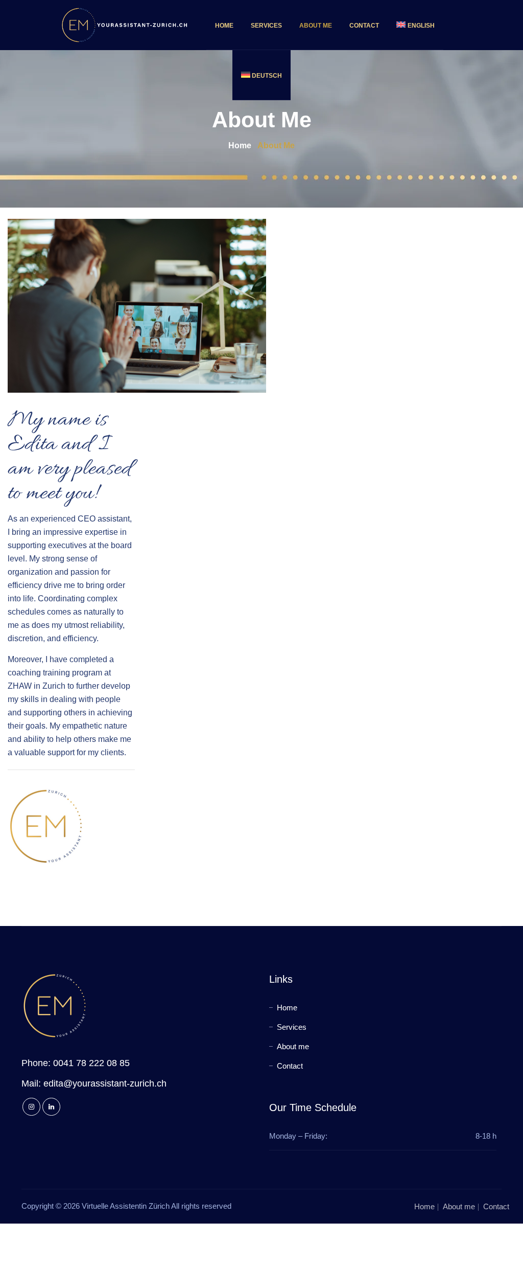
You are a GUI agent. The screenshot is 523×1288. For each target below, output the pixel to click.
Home (224, 25)
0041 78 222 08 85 (91, 1063)
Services (266, 25)
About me (315, 25)
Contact (364, 25)
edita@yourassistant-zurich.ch (105, 1083)
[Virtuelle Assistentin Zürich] (124, 25)
